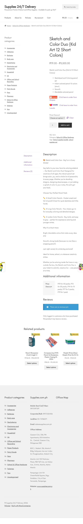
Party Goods (11, 89)
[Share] (13, 520)
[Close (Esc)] (18, 520)
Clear (71, 118)
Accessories (11, 48)
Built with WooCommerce (21, 506)
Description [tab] (28, 156)
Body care (10, 59)
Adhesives (10, 52)
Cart (48, 18)
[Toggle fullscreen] (7, 520)
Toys (8, 109)
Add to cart (65, 125)
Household (10, 72)
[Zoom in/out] (2, 520)
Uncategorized (12, 113)
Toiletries (10, 106)
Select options (32, 363)
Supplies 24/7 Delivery (20, 7)
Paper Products (12, 85)
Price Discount (54, 115)
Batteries (10, 55)
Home (9, 26)
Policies (28, 18)
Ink (8, 76)
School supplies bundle (60, 140)
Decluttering (11, 63)
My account (39, 18)
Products (8, 18)
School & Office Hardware (21, 26)
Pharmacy (10, 96)
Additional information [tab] (28, 163)
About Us (18, 18)
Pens (8, 92)
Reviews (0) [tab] (28, 171)
